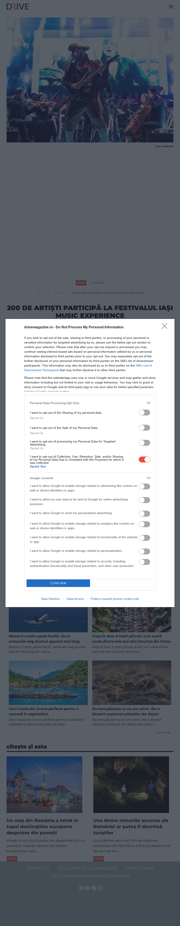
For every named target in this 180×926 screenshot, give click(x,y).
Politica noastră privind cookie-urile (115, 599)
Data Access (75, 599)
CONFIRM (58, 583)
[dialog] (90, 463)
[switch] (144, 412)
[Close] (166, 327)
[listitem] (90, 403)
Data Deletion (50, 599)
